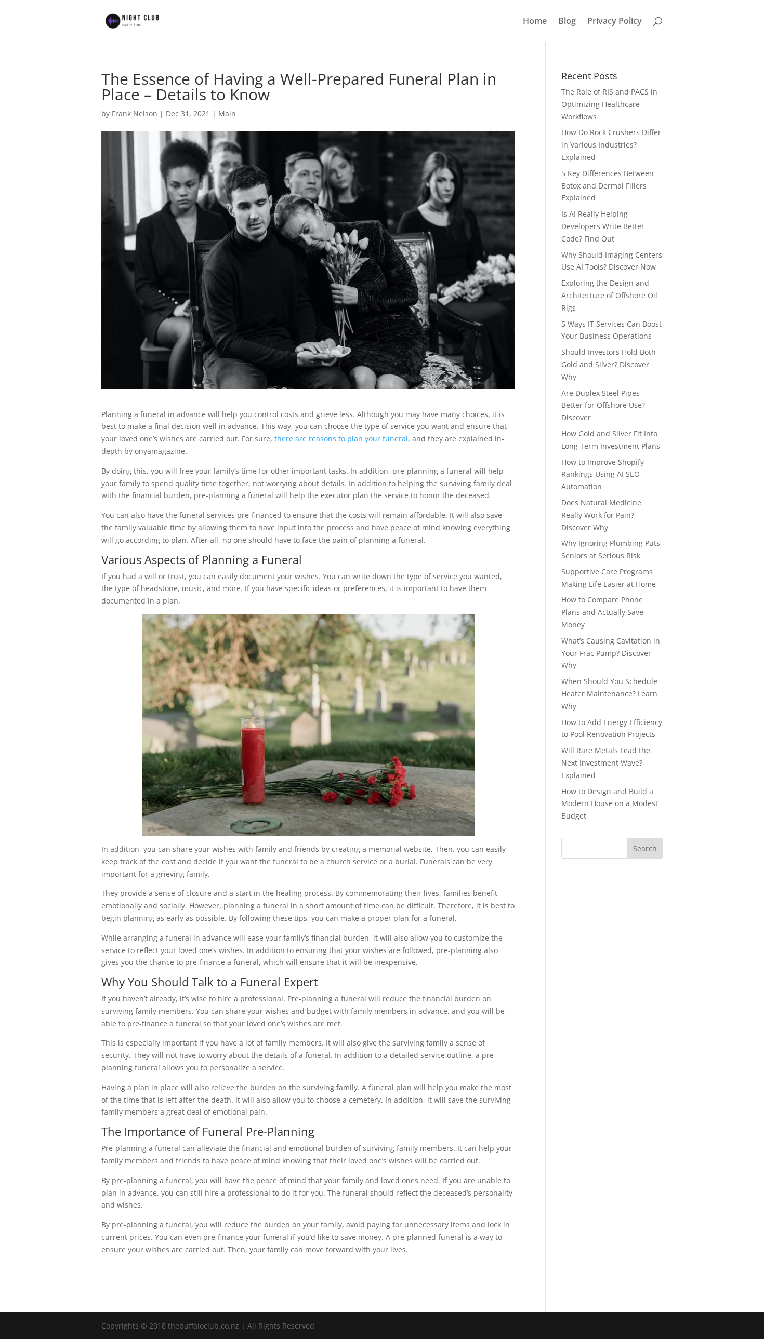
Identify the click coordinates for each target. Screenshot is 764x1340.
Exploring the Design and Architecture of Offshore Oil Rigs (609, 295)
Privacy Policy (614, 21)
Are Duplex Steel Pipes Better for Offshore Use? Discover (603, 405)
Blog (567, 21)
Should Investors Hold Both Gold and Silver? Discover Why (608, 364)
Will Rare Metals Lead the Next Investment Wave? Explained (605, 762)
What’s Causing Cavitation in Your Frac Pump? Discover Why (610, 653)
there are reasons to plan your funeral (341, 439)
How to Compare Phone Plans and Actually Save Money (602, 612)
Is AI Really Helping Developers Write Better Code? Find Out (602, 226)
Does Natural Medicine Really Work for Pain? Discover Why (601, 515)
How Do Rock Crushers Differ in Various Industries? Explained (611, 144)
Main (227, 113)
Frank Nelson (134, 113)
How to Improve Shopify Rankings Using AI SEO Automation (602, 474)
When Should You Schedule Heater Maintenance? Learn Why (609, 693)
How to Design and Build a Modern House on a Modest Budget (609, 803)
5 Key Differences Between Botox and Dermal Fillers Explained (607, 185)
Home (535, 21)
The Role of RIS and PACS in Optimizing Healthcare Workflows (609, 104)
